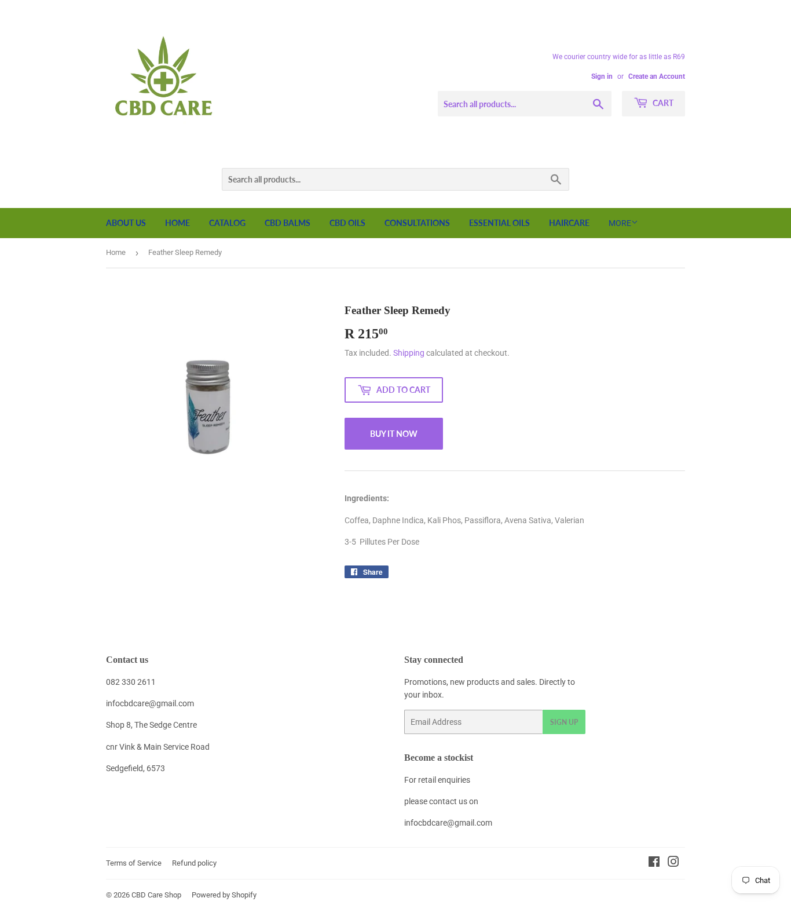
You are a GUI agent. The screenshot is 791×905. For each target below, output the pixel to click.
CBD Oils (347, 223)
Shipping (408, 352)
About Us (126, 223)
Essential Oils (499, 223)
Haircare (569, 223)
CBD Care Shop (156, 895)
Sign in (602, 76)
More (620, 223)
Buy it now (394, 434)
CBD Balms (287, 223)
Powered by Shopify (224, 895)
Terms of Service (134, 863)
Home (177, 223)
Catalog (227, 223)
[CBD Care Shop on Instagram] (673, 863)
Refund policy (194, 863)
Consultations (417, 223)
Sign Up (564, 722)
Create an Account (656, 76)
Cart (662, 103)
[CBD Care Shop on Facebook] (654, 863)
